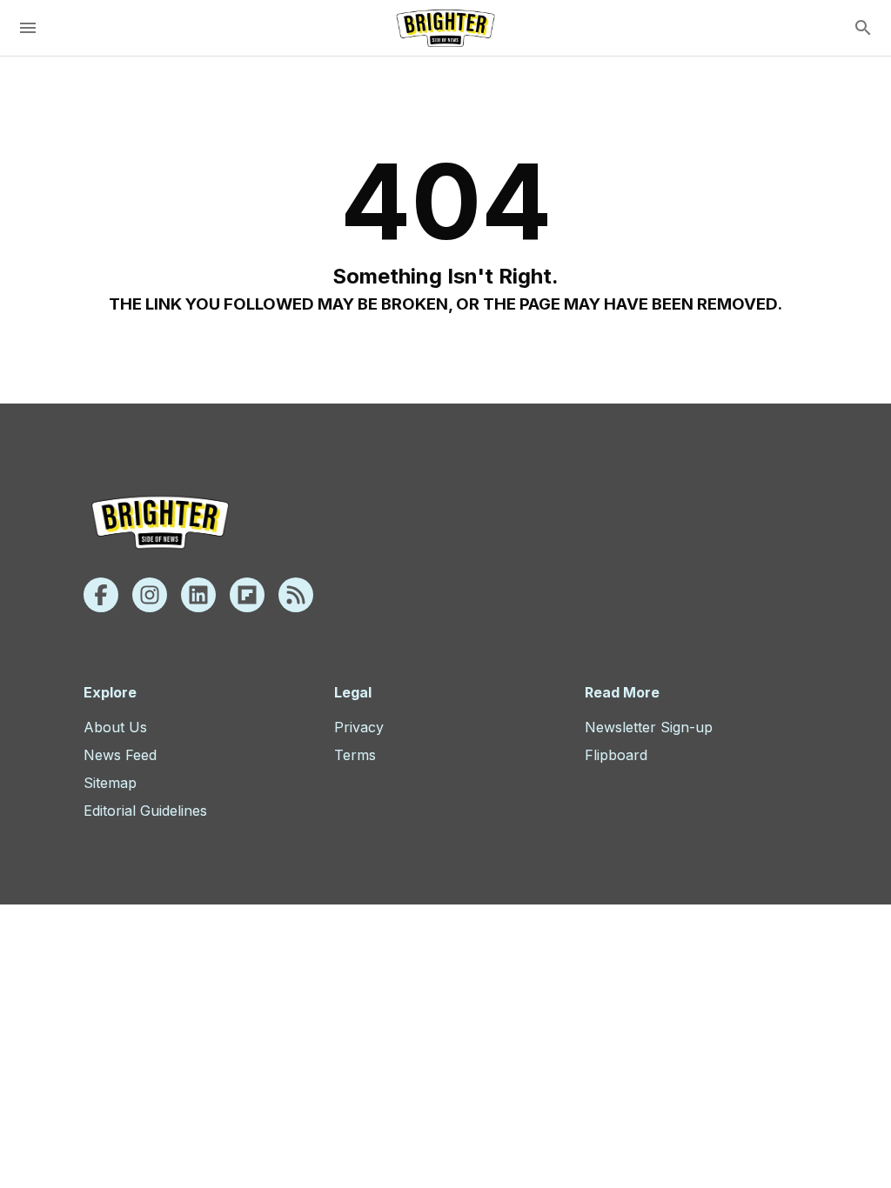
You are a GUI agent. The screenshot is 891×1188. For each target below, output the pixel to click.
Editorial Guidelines (145, 810)
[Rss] (295, 594)
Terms (355, 755)
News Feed (120, 755)
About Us (115, 727)
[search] (863, 27)
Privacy (359, 727)
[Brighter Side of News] (445, 28)
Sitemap (110, 782)
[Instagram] (149, 594)
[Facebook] (101, 594)
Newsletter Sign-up (649, 727)
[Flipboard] (247, 594)
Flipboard (616, 755)
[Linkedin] (198, 594)
